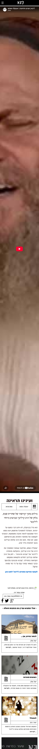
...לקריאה (9, 647)
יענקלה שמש (24, 507)
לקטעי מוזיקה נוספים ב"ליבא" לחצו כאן (21, 572)
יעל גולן (33, 641)
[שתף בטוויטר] (7, 600)
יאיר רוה (33, 722)
